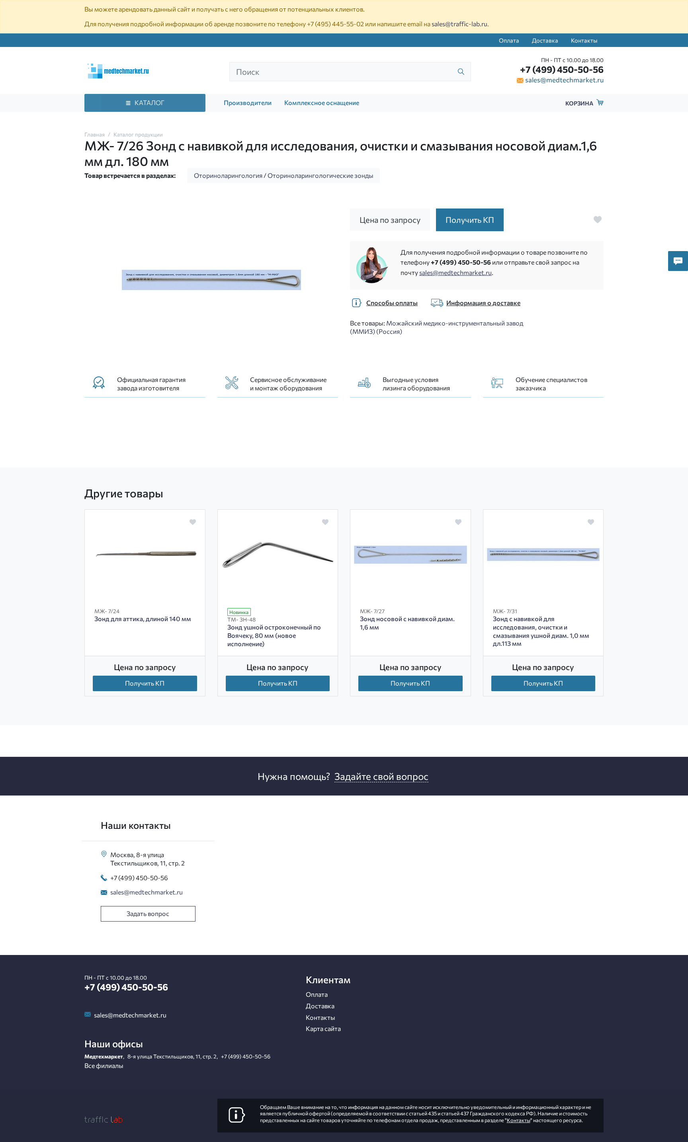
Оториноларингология (228, 175)
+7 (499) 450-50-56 (562, 69)
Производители (248, 102)
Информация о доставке (483, 302)
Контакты (584, 40)
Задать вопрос (148, 913)
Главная (94, 134)
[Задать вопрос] (678, 261)
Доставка (545, 40)
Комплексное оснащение (321, 102)
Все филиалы (103, 1065)
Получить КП (144, 683)
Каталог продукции (138, 134)
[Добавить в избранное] (597, 219)
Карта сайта (323, 1028)
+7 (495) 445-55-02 (335, 23)
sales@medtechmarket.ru (564, 80)
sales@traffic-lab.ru (459, 23)
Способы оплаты (392, 302)
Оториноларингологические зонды (320, 175)
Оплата (509, 40)
